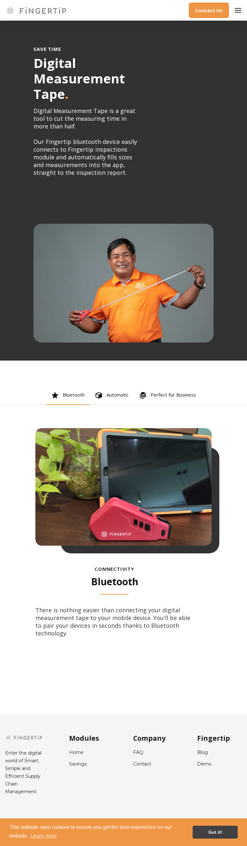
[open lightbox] (123, 283)
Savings (78, 764)
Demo (204, 764)
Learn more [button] (44, 836)
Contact (142, 764)
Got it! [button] (215, 832)
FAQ (138, 752)
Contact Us (209, 10)
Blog (202, 752)
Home (76, 752)
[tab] (68, 395)
